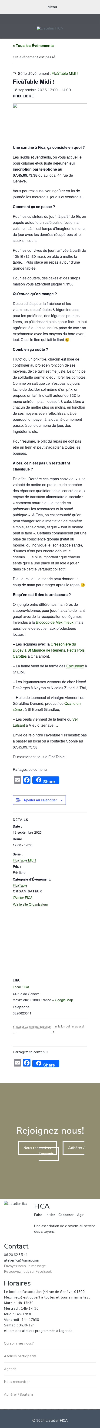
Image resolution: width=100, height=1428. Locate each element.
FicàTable (20, 885)
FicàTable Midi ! (24, 860)
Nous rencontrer (37, 1147)
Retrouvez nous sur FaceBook (28, 1271)
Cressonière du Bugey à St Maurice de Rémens (44, 647)
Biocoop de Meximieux (54, 622)
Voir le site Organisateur (30, 904)
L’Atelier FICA (22, 897)
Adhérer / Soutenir (18, 1394)
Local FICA (21, 986)
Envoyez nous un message (25, 1266)
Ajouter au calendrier (40, 800)
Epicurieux (75, 666)
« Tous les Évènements (33, 45)
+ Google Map (62, 999)
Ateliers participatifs (20, 1356)
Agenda (10, 1369)
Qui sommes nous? (19, 1343)
